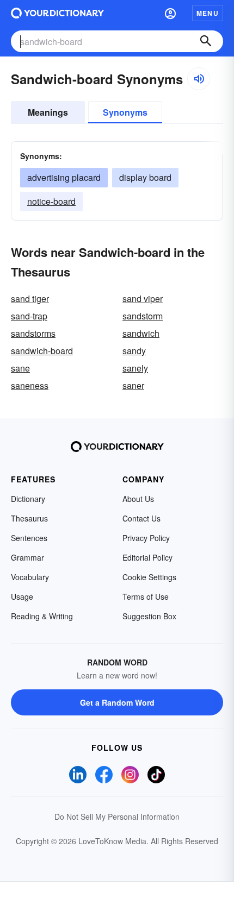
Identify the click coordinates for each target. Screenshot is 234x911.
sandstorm (142, 316)
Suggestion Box (149, 616)
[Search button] (205, 41)
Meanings (48, 112)
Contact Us (141, 518)
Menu (207, 13)
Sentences (29, 537)
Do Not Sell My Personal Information (117, 816)
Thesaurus (29, 518)
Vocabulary (30, 576)
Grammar (27, 557)
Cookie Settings (149, 576)
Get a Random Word (117, 702)
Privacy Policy (146, 537)
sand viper (142, 298)
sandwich (140, 333)
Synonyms (125, 112)
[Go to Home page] (57, 13)
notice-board (51, 201)
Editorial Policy (147, 557)
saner (133, 385)
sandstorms (33, 333)
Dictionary (28, 498)
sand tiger (30, 298)
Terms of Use (145, 596)
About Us (138, 498)
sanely (135, 368)
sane (20, 368)
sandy (134, 350)
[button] (170, 13)
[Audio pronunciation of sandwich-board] (198, 78)
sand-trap (29, 316)
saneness (29, 385)
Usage (22, 596)
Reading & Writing (42, 616)
